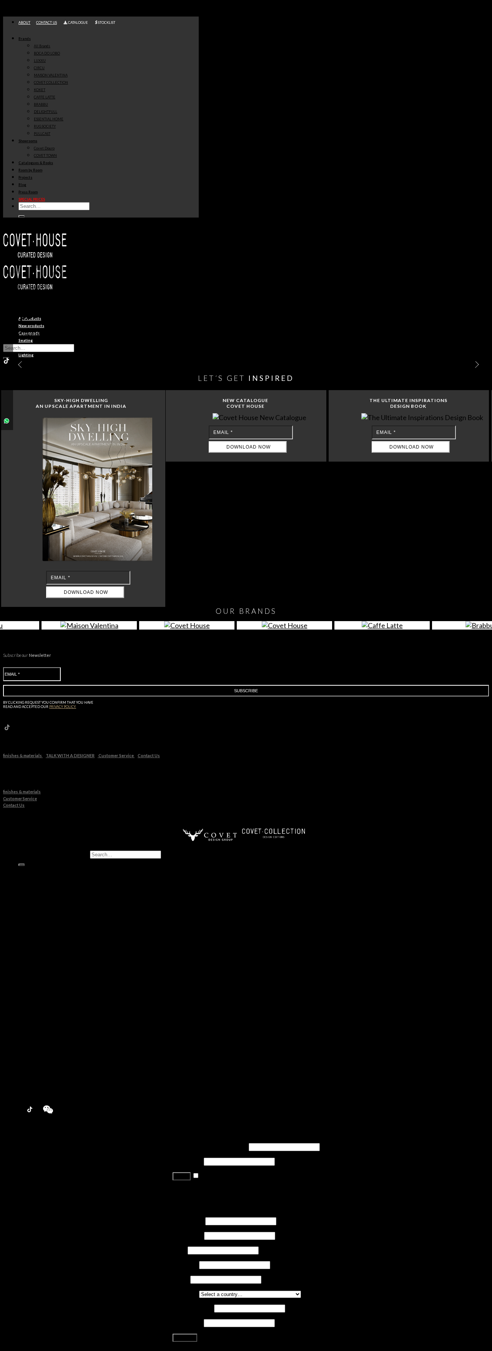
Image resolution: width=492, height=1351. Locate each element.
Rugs (40, 920)
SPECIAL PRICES (31, 199)
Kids (40, 906)
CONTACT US (46, 22)
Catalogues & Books (35, 163)
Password (188, 1161)
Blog (22, 185)
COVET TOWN (45, 155)
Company (185, 1264)
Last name (188, 1235)
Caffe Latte (49, 986)
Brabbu (44, 993)
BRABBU (41, 104)
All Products (35, 869)
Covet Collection (56, 971)
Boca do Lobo (52, 942)
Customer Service (116, 755)
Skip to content (23, 6)
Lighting (44, 898)
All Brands (42, 46)
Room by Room (30, 170)
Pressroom (34, 1081)
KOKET (39, 90)
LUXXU (40, 60)
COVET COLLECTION (51, 82)
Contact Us (149, 755)
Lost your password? (200, 1190)
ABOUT (24, 22)
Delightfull (48, 1001)
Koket (42, 979)
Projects (25, 177)
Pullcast (44, 1023)
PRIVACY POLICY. (62, 707)
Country (185, 1293)
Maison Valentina (57, 964)
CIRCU (39, 68)
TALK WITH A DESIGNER (70, 755)
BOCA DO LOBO (47, 53)
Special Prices (38, 1088)
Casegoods (48, 877)
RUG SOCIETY (45, 126)
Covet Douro (44, 148)
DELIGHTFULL (45, 112)
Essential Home (54, 1008)
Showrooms (27, 141)
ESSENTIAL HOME (48, 119)
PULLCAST (42, 133)
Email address (193, 1307)
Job (179, 1249)
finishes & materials (23, 755)
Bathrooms (48, 913)
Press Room (28, 192)
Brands (24, 39)
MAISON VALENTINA (51, 75)
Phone (181, 1279)
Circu (41, 957)
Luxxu (41, 950)
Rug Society (49, 1015)
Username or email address (210, 1146)
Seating (43, 884)
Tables (43, 891)
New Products (38, 928)
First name (188, 1220)
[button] (474, 365)
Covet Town (50, 1045)
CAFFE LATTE (44, 97)
